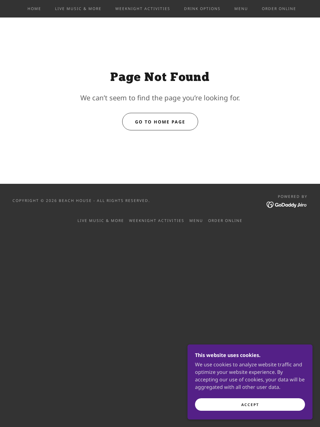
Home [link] (34, 8)
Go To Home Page (160, 122)
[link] (287, 204)
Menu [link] (241, 8)
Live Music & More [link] (78, 8)
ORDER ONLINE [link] (279, 8)
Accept (250, 404)
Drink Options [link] (202, 8)
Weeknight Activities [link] (142, 8)
